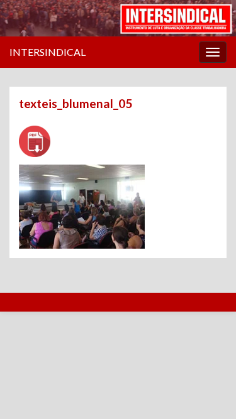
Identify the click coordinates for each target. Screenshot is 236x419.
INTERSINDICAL (47, 52)
